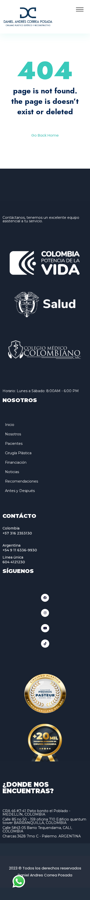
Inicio (9, 424)
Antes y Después (20, 490)
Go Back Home (45, 135)
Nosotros (13, 434)
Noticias (12, 472)
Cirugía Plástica (18, 453)
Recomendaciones (21, 481)
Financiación (15, 462)
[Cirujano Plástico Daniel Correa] (28, 16)
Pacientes (13, 443)
